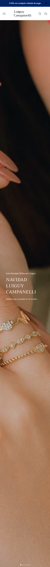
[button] (20, 564)
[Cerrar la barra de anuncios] (46, 3)
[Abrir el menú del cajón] (4, 14)
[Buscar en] (40, 14)
